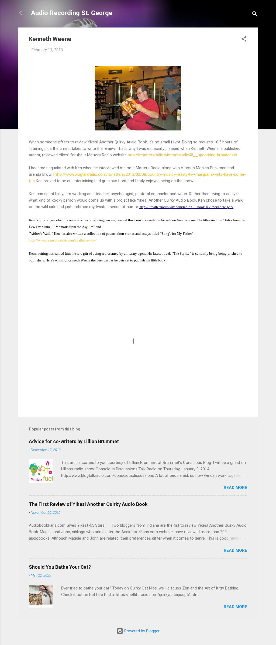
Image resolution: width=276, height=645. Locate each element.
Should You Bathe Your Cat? (60, 567)
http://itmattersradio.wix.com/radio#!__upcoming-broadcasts (182, 155)
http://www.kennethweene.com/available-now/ (63, 240)
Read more (235, 487)
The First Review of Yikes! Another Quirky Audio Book (88, 504)
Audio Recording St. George (71, 13)
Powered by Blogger (141, 631)
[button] (244, 40)
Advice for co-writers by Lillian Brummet (74, 441)
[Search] (254, 14)
